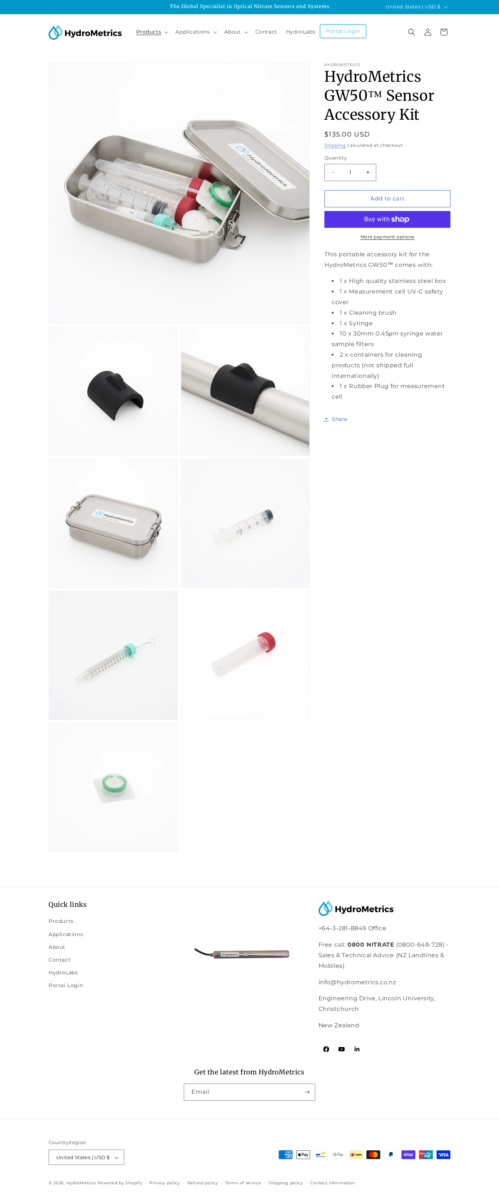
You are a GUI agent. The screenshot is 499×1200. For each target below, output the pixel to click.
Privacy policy (164, 1182)
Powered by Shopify (120, 1183)
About (57, 947)
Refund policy (202, 1182)
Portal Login (66, 985)
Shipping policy (285, 1182)
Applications (66, 934)
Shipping (335, 145)
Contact (60, 959)
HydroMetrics (81, 1183)
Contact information (332, 1182)
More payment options (388, 236)
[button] (151, 31)
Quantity (335, 158)
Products (61, 921)
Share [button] (339, 419)
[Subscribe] (307, 1092)
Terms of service (243, 1182)
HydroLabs (63, 972)
